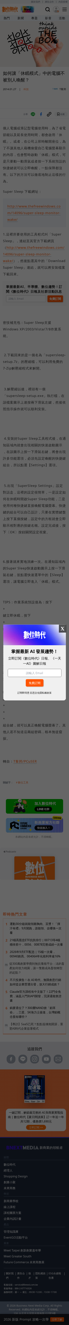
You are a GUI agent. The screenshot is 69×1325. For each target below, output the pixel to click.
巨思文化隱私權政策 (41, 692)
